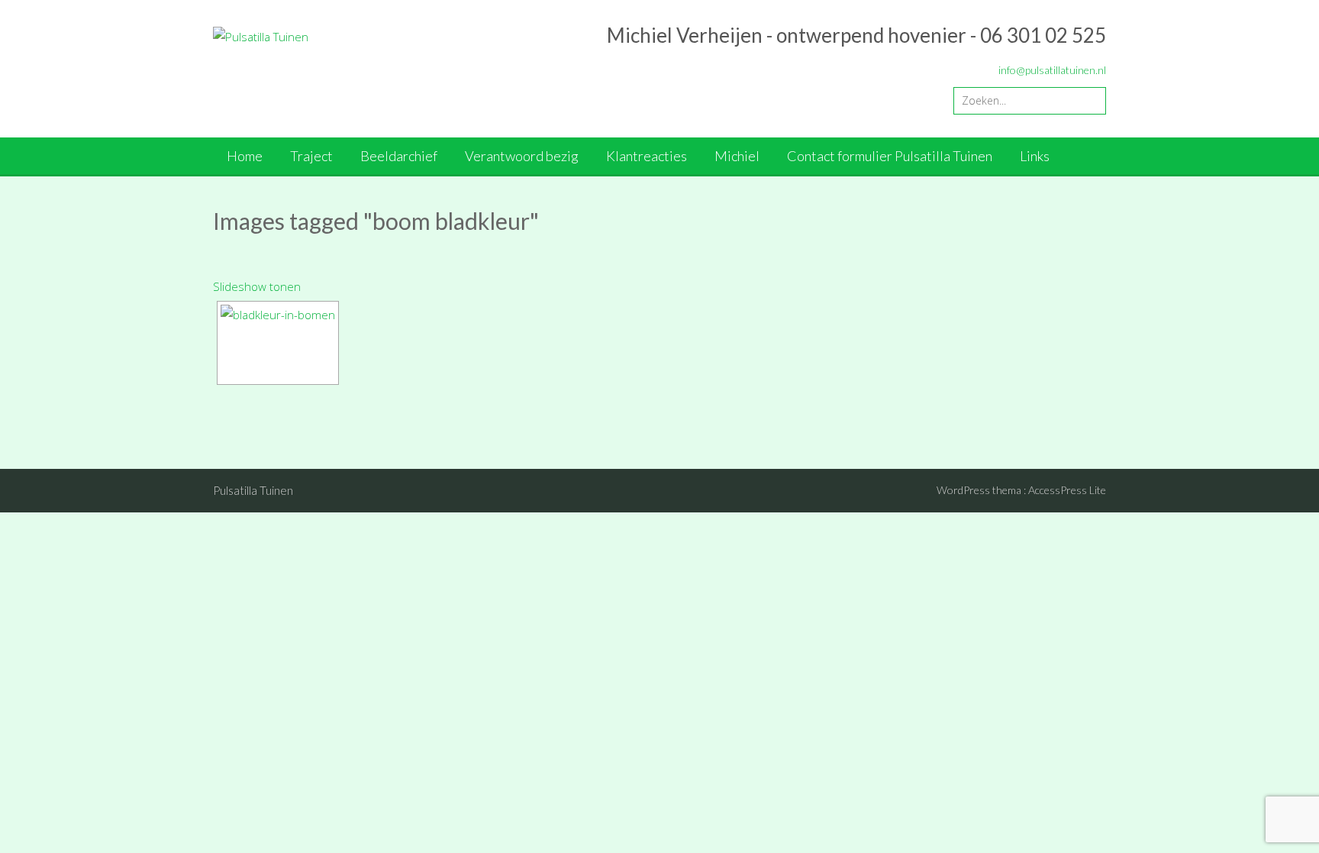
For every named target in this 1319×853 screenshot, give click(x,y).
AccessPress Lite (1067, 489)
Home (245, 155)
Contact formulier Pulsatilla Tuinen (889, 155)
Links (1035, 155)
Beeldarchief (398, 155)
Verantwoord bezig (522, 155)
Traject (311, 155)
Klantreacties (646, 155)
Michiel (736, 155)
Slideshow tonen (257, 286)
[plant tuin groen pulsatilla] (278, 343)
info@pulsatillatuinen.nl (1052, 69)
